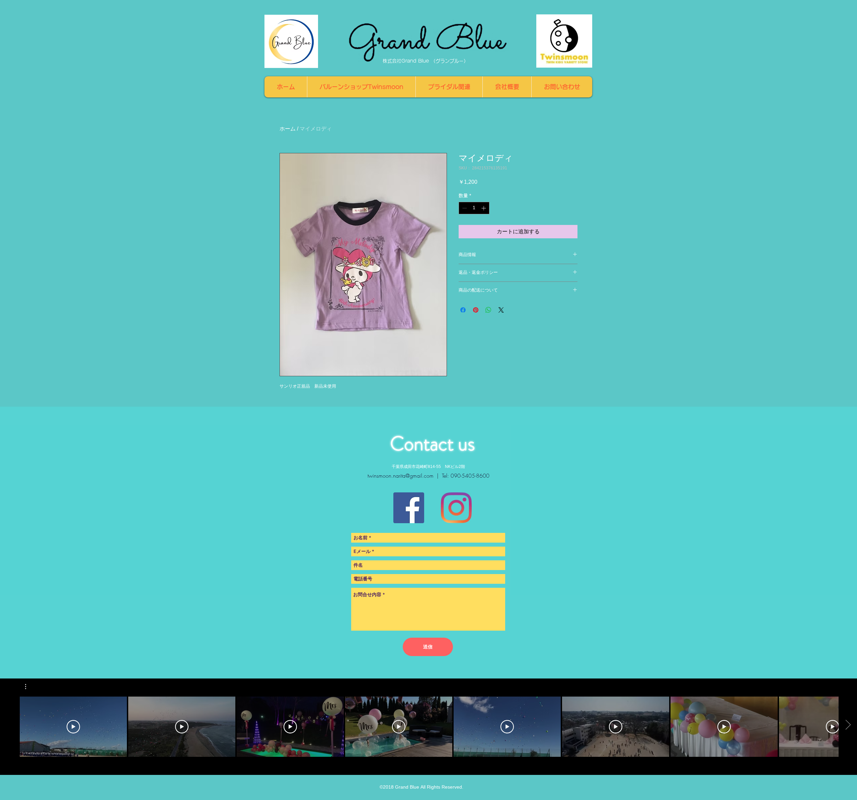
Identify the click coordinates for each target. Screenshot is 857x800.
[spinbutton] (474, 208)
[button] (29, 687)
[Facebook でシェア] (463, 310)
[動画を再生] (73, 726)
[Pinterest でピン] (476, 310)
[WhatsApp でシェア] (488, 310)
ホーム (288, 129)
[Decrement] (464, 208)
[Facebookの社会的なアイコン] (408, 507)
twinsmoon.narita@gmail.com (401, 475)
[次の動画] (848, 725)
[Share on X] (501, 310)
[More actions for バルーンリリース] (29, 687)
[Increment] (484, 208)
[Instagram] (456, 507)
